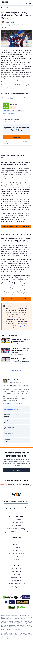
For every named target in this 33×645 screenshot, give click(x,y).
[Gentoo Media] (10, 602)
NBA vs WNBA (16, 519)
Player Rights (16, 580)
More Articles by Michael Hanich (13, 403)
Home (2, 7)
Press (16, 556)
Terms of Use (16, 574)
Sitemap (16, 559)
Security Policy (16, 587)
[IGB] (24, 597)
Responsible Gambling (16, 553)
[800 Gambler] (22, 602)
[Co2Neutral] (21, 607)
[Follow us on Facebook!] (6, 508)
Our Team (16, 547)
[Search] (26, 3)
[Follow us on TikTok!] (26, 508)
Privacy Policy (16, 571)
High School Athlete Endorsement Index (16, 532)
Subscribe (16, 470)
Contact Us (16, 544)
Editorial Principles (17, 568)
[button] (30, 3)
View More (15, 371)
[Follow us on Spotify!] (22, 508)
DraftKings (20, 81)
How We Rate (16, 550)
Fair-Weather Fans (16, 526)
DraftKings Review (9, 114)
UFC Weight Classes (16, 522)
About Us (17, 541)
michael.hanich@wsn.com (11, 409)
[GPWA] (12, 607)
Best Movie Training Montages (16, 529)
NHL (7, 7)
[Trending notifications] (20, 2)
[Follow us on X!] (10, 508)
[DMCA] (8, 597)
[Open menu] (30, 3)
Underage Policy (16, 577)
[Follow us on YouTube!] (14, 508)
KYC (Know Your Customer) (16, 584)
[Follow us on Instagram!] (18, 508)
